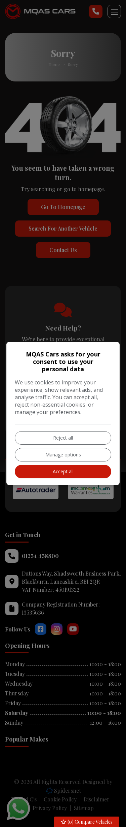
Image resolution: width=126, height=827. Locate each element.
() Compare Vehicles (90, 822)
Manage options (63, 454)
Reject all (63, 438)
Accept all (63, 471)
